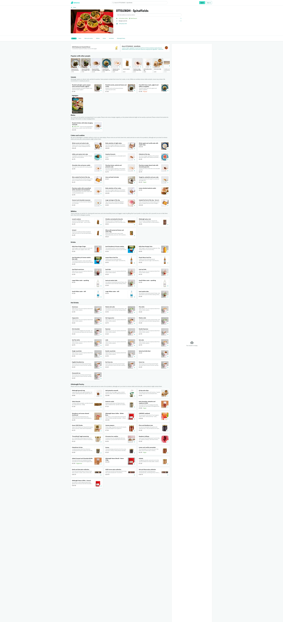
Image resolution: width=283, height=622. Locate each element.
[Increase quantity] (78, 66)
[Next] (169, 66)
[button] (149, 18)
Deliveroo (75, 2)
